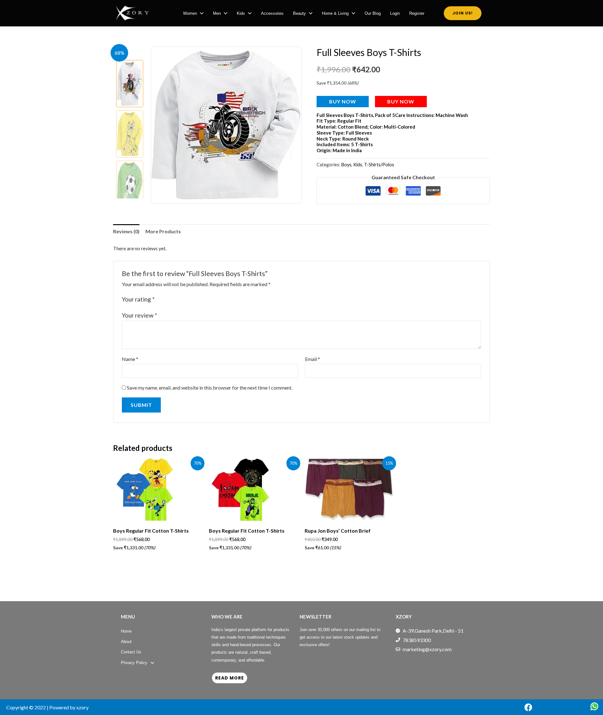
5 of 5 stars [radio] (188, 299)
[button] (193, 13)
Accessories (272, 13)
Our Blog (373, 13)
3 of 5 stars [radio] (174, 299)
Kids (241, 13)
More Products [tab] (163, 231)
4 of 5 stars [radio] (181, 299)
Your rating (138, 299)
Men (217, 13)
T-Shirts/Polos (379, 164)
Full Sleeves (359, 133)
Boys (346, 164)
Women (190, 13)
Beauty (299, 13)
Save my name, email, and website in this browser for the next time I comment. (209, 388)
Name (130, 359)
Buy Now (342, 101)
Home (126, 631)
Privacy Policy (134, 662)
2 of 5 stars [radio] (168, 299)
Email (312, 359)
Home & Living (335, 13)
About (126, 641)
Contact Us (131, 652)
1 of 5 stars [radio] (160, 299)
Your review (139, 315)
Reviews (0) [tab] (126, 231)
